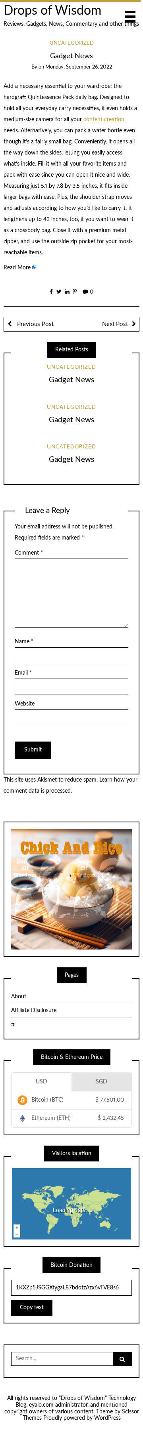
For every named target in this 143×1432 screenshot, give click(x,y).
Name (24, 641)
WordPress (107, 1418)
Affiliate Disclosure (33, 1010)
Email (23, 673)
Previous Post (34, 324)
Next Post (115, 324)
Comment (29, 553)
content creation (103, 119)
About (18, 996)
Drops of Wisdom (52, 11)
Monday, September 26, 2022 (78, 67)
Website (25, 704)
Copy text (32, 1307)
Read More (17, 268)
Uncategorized (72, 43)
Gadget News (71, 380)
